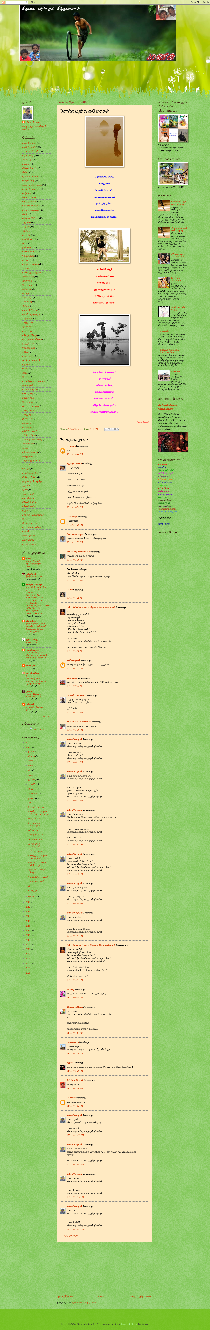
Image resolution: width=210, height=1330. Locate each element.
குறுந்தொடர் (28, 239)
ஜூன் (31, 774)
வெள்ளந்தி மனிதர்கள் (32, 272)
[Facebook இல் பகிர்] (114, 429)
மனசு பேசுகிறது (29, 143)
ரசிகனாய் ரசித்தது (30, 406)
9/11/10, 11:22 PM (75, 542)
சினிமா (25, 172)
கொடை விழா (31, 642)
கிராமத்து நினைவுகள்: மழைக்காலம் (38, 856)
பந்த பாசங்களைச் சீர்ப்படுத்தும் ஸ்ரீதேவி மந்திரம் (34, 564)
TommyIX (125, 1323)
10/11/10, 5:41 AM (75, 580)
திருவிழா (26, 485)
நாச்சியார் (30, 704)
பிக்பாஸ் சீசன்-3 (29, 168)
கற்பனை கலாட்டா (30, 452)
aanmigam (31, 665)
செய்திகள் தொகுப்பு (31, 205)
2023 (28, 958)
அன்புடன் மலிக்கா (75, 1006)
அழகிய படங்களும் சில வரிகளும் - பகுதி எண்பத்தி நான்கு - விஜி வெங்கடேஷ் (37, 655)
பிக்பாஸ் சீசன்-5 (29, 251)
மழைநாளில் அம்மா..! (37, 839)
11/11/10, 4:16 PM (75, 1088)
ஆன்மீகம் (26, 268)
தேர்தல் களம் (28, 284)
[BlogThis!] (108, 429)
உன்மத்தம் (26, 422)
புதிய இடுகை (65, 1296)
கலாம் (25, 372)
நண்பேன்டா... (33, 830)
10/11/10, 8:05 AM (75, 668)
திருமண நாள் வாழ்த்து (32, 481)
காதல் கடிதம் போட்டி (31, 460)
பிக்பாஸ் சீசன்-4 (29, 397)
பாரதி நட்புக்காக (29, 201)
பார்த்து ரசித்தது (29, 335)
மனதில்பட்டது (28, 180)
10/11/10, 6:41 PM (75, 762)
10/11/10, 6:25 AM (75, 597)
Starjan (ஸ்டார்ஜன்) (75, 534)
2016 (28, 925)
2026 (28, 972)
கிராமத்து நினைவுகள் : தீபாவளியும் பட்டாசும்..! (38, 812)
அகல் (24, 213)
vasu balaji (72, 516)
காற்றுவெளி (27, 322)
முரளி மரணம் (28, 539)
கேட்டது (25, 376)
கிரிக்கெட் (26, 464)
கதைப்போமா (28, 443)
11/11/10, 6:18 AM (75, 997)
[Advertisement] (104, 1268)
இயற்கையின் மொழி (34, 576)
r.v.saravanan (73, 1042)
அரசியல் (26, 230)
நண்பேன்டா (27, 247)
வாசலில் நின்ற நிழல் (34, 696)
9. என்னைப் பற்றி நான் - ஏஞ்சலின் (178, 202)
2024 (28, 963)
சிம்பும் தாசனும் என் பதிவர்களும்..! (179, 255)
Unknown (71, 446)
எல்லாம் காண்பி (46, 716)
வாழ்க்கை (26, 193)
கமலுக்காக (27, 318)
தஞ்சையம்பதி (32, 639)
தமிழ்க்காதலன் (73, 660)
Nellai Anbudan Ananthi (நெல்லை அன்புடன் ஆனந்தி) (91, 607)
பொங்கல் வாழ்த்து (30, 523)
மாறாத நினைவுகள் (36, 881)
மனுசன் (25, 531)
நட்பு (24, 243)
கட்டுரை (26, 226)
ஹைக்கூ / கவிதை (30, 264)
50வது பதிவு (27, 414)
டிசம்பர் (31, 896)
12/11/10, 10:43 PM (75, 1229)
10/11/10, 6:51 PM (75, 979)
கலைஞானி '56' (34, 818)
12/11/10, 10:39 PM (75, 1135)
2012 (28, 906)
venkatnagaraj (32, 649)
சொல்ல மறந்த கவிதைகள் (34, 824)
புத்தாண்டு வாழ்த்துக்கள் (33, 514)
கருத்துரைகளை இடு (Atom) (84, 1302)
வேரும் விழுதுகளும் (31, 314)
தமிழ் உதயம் (72, 677)
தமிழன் (25, 351)
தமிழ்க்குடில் (27, 385)
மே (29, 770)
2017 (28, 930)
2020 (28, 944)
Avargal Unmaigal (34, 584)
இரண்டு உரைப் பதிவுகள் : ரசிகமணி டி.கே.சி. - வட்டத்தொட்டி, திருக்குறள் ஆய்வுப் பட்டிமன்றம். (36, 679)
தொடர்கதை (28, 155)
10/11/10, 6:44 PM (75, 903)
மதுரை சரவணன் (74, 463)
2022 (28, 953)
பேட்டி (24, 518)
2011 (28, 902)
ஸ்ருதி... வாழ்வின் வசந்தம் (178, 308)
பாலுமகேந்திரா (28, 498)
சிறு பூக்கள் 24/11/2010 (38, 876)
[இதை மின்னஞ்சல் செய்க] (105, 429)
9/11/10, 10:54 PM (75, 507)
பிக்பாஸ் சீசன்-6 (29, 502)
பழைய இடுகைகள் (141, 1296)
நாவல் (25, 489)
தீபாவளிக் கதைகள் (36, 806)
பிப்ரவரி (31, 756)
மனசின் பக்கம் (29, 147)
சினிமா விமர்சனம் (30, 151)
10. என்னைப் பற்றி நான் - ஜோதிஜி (179, 229)
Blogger (134, 1323)
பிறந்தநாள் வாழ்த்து (31, 209)
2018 (28, 935)
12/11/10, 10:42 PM (75, 1196)
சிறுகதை (26, 159)
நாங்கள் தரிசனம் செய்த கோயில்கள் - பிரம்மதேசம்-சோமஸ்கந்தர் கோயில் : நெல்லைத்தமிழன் (36, 627)
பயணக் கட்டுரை (29, 389)
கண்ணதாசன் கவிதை (32, 439)
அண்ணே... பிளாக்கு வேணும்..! (36, 871)
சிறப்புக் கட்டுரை (29, 477)
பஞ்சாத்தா (32, 890)
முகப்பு (101, 1296)
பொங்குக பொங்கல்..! (176, 279)
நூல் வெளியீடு (28, 493)
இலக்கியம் (27, 418)
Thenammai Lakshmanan (79, 721)
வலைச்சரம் (27, 297)
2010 (28, 747)
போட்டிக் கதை (28, 401)
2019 (28, 939)
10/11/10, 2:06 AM (75, 559)
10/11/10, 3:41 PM (75, 712)
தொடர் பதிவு (28, 255)
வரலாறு (25, 293)
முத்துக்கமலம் (28, 343)
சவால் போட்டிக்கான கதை (33, 381)
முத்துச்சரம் (31, 574)
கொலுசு (26, 468)
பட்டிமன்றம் (27, 330)
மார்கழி (25, 368)
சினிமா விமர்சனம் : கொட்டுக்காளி (168, 407)
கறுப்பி (25, 447)
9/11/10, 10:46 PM (75, 454)
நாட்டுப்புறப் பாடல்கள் (31, 360)
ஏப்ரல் (31, 765)
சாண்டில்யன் (28, 276)
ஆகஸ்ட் (32, 784)
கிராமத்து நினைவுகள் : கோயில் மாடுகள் (170, 351)
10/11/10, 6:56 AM (75, 650)
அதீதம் (25, 305)
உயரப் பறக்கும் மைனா (37, 850)
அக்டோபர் (33, 793)
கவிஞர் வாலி (28, 456)
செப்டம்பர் (33, 788)
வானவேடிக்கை (29, 543)
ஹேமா (70, 1062)
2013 (28, 911)
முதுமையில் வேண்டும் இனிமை (35, 708)
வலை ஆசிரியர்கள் (30, 218)
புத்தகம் (26, 510)
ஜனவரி (31, 751)
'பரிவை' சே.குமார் (74, 739)
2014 (28, 916)
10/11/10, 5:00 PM (75, 729)
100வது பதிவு (28, 410)
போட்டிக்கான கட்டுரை (32, 339)
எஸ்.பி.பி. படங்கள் (29, 431)
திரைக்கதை (28, 355)
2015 (28, 920)
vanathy (70, 989)
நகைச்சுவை (27, 326)
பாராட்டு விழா (28, 393)
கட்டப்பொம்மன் (29, 435)
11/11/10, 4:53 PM (75, 1105)
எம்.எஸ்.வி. (27, 426)
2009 (28, 742)
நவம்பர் (31, 798)
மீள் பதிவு (26, 234)
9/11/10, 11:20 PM (75, 524)
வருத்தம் (26, 259)
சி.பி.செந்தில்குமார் (75, 1080)
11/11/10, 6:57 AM (75, 1032)
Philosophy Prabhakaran (78, 551)
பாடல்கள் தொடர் (29, 310)
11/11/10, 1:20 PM (75, 1053)
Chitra (70, 589)
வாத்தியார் (27, 301)
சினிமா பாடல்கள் (29, 197)
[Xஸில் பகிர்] (111, 429)
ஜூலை (31, 779)
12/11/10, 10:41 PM (75, 1164)
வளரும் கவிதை (33, 673)
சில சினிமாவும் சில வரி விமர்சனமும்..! (38, 864)
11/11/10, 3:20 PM (75, 1070)
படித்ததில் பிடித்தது (30, 188)
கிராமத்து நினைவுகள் (32, 184)
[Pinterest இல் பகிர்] (117, 429)
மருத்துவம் (27, 364)
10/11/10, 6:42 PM (75, 844)
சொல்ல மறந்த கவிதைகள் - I (35, 845)
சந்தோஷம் (27, 289)
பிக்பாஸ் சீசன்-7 (29, 506)
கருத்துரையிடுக (71, 1235)
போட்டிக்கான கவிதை (32, 527)
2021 (28, 949)
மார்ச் (31, 760)
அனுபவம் (26, 222)
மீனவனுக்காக (28, 535)
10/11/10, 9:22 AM (75, 685)
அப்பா (30, 802)
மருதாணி (164, 330)
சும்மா (28, 558)
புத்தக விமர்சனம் (30, 176)
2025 (28, 967)
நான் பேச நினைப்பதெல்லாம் (33, 692)
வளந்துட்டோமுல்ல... (36, 834)
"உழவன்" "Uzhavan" (76, 695)
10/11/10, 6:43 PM (75, 873)
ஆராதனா (175, 370)
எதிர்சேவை (27, 280)
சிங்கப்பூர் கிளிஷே (30, 472)
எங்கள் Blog (31, 621)
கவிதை (25, 163)
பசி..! (30, 885)
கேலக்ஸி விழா (28, 347)
